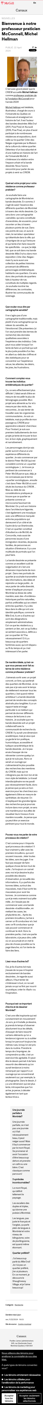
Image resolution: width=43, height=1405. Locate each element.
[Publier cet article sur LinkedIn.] (36, 47)
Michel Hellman (13, 107)
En (34, 3)
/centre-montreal (24, 1324)
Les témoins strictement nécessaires (22, 1375)
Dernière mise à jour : (13, 1315)
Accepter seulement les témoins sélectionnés (29, 1398)
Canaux (21, 10)
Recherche (19, 1305)
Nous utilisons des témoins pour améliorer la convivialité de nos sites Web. (19, 1356)
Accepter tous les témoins (9, 1398)
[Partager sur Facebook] (32, 47)
